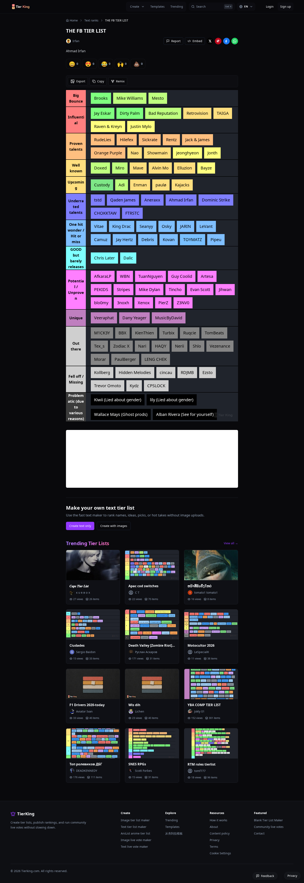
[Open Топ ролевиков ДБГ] (93, 743)
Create (134, 6)
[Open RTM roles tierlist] (211, 743)
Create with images (113, 526)
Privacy (214, 840)
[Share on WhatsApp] (234, 41)
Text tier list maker (133, 827)
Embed (197, 41)
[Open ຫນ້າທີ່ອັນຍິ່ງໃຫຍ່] (211, 565)
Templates (157, 6)
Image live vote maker (136, 840)
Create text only (80, 526)
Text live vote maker (134, 847)
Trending (176, 6)
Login (270, 6)
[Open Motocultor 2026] (211, 625)
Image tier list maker (135, 820)
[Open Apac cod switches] (152, 565)
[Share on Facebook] (226, 41)
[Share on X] (210, 41)
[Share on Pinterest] (218, 41)
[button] (101, 98)
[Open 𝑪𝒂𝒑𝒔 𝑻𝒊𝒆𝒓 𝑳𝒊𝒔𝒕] (93, 565)
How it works (218, 820)
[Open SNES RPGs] (152, 743)
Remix (120, 81)
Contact (259, 833)
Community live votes (269, 827)
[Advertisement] (152, 459)
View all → (231, 543)
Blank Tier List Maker (268, 820)
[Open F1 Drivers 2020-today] (93, 684)
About (214, 827)
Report (176, 41)
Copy (100, 81)
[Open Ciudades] (93, 625)
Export (80, 81)
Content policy (220, 833)
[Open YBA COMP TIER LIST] (211, 684)
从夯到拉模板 (174, 833)
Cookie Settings (220, 853)
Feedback (267, 876)
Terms (214, 847)
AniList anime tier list (135, 833)
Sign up (285, 6)
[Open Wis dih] (152, 684)
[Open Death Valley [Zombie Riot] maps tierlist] (152, 625)
